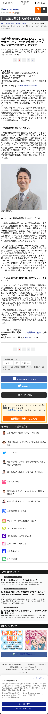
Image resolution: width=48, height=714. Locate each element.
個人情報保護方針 (11, 669)
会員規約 (41, 664)
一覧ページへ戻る (24, 395)
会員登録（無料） (16, 410)
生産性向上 (26, 363)
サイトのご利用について (28, 667)
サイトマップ (23, 672)
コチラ (27, 337)
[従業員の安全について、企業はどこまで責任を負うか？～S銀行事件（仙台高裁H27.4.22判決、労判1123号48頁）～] (24, 594)
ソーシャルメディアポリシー (29, 669)
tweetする (26, 386)
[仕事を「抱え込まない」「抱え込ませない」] (19, 580)
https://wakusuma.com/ (27, 86)
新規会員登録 (14, 667)
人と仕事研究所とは (30, 664)
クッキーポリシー (39, 678)
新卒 (17, 363)
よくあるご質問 (6, 664)
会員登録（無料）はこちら (24, 418)
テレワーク (8, 363)
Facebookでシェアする (26, 379)
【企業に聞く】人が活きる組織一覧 (17, 24)
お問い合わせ (41, 3)
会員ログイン (8, 3)
